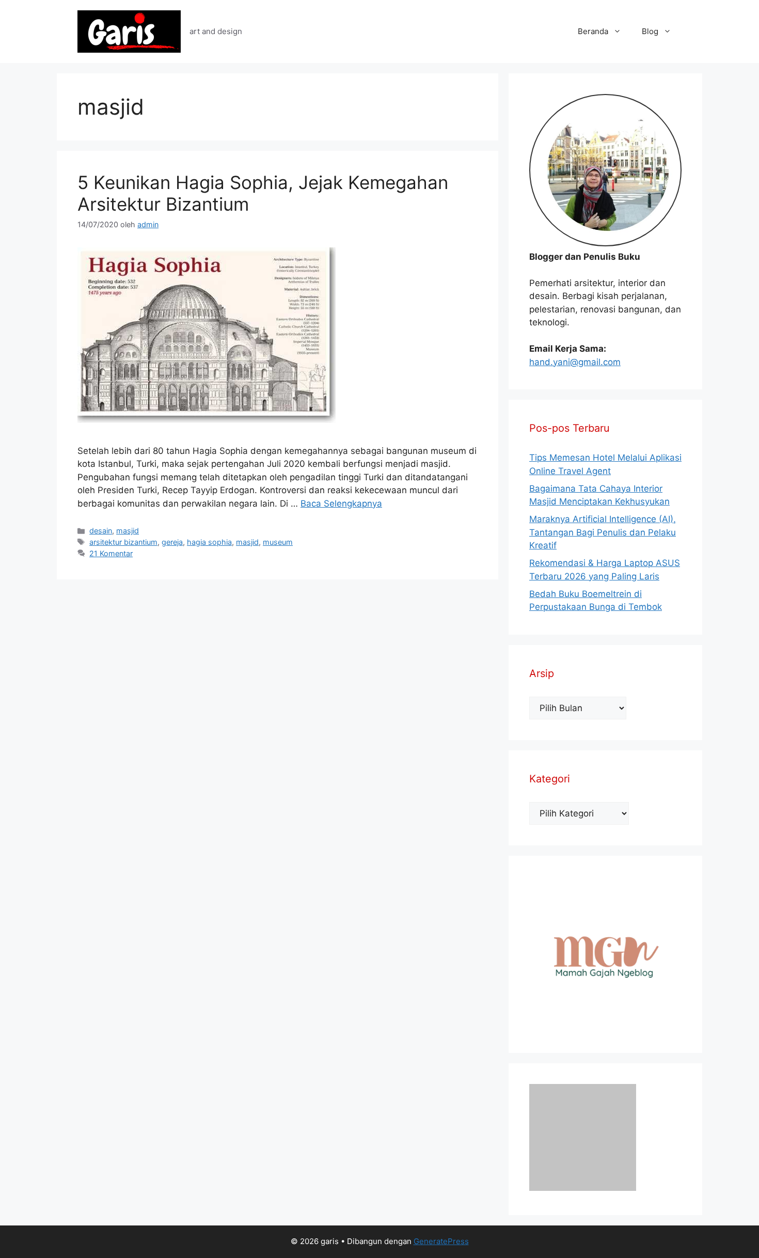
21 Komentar (111, 553)
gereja (172, 542)
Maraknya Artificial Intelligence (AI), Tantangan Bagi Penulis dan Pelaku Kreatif (602, 532)
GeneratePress (441, 1241)
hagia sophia (209, 542)
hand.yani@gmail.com (575, 362)
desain (100, 530)
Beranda (593, 31)
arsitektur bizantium (123, 542)
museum (278, 542)
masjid (127, 530)
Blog (650, 31)
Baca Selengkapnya (341, 503)
